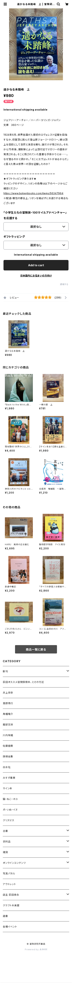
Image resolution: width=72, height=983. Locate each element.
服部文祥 (8, 724)
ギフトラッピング (14, 236)
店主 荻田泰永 (11, 894)
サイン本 (7, 788)
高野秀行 (8, 703)
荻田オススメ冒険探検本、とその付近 (23, 681)
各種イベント (10, 926)
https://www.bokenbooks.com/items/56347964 (33, 193)
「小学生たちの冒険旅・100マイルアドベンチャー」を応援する (35, 215)
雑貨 (5, 852)
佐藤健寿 (8, 745)
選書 (5, 915)
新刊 (5, 671)
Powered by (32, 949)
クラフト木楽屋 (11, 905)
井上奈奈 (8, 692)
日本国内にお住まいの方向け (36, 275)
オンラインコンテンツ (14, 862)
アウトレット (9, 884)
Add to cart (36, 265)
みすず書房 (9, 777)
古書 (5, 830)
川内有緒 (8, 735)
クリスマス (8, 820)
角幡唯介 (8, 713)
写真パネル (9, 873)
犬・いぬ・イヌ (10, 809)
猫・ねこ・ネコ (10, 798)
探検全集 (8, 756)
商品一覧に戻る (36, 649)
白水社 (6, 767)
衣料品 (6, 841)
